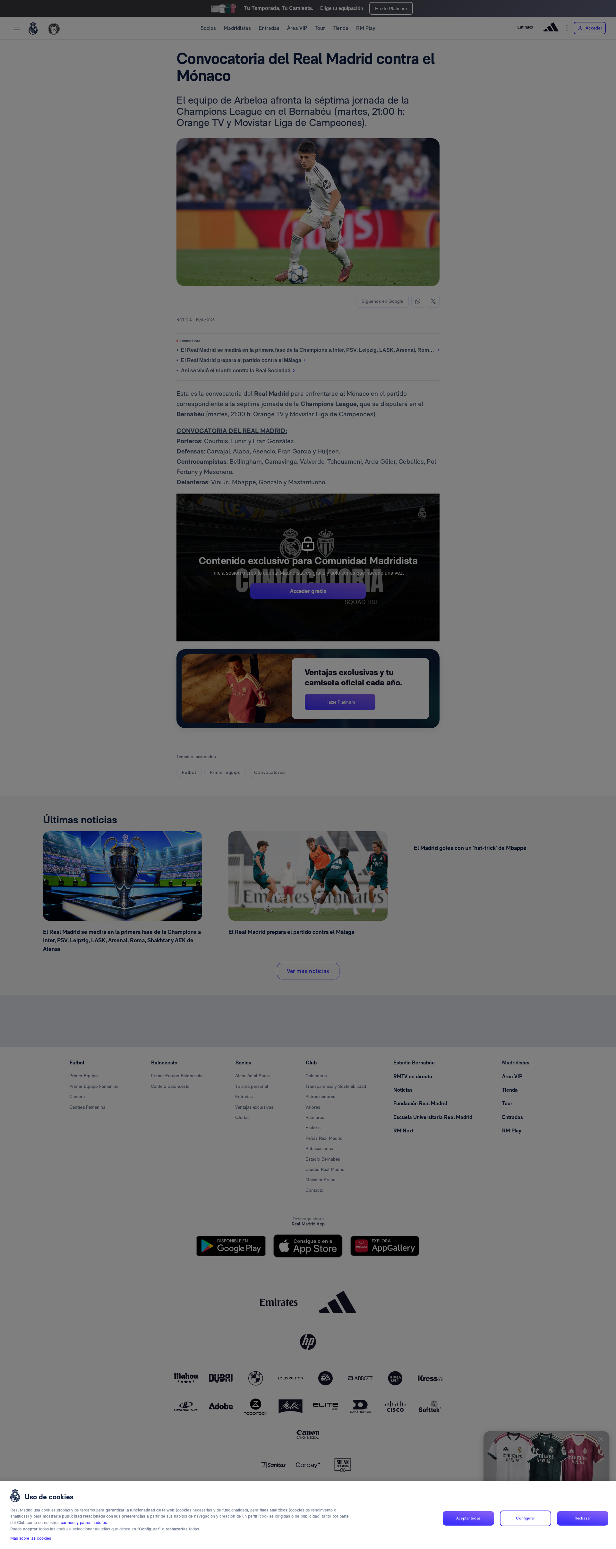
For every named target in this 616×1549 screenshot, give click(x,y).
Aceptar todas (468, 1518)
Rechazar (583, 1518)
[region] (308, 1515)
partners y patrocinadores (84, 1522)
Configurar (525, 1518)
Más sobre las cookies (30, 1538)
